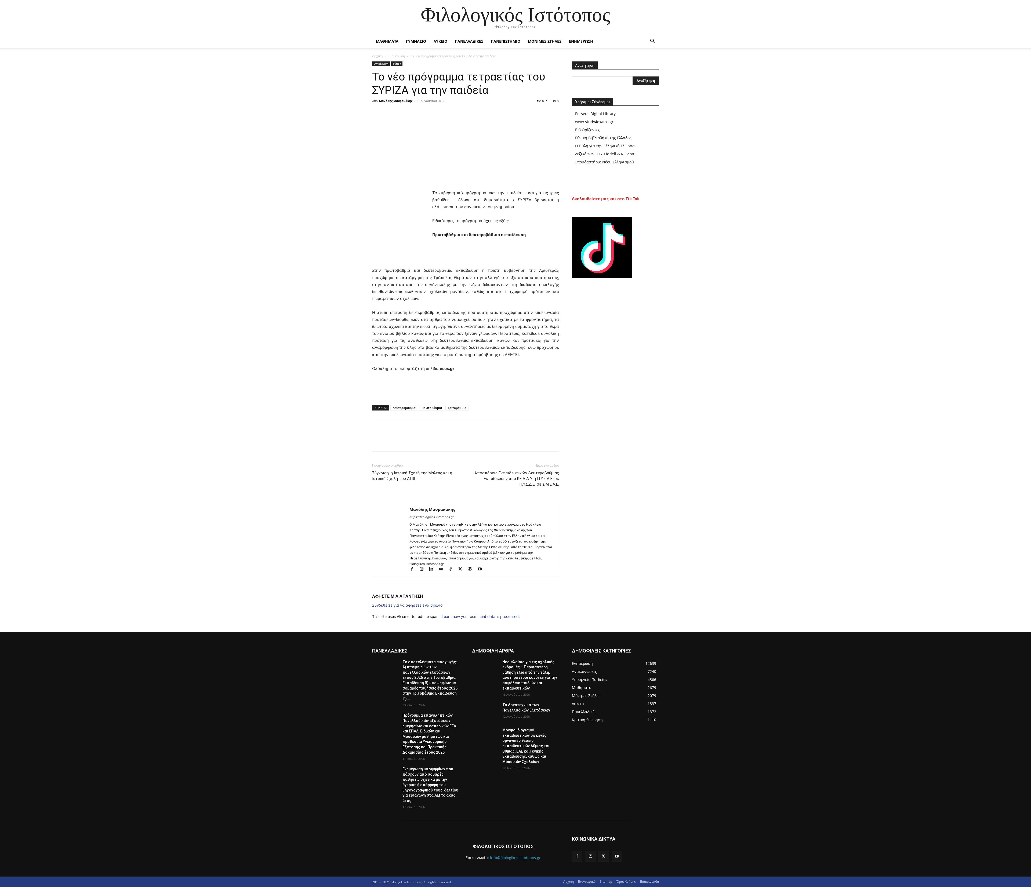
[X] (389, 113)
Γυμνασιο (416, 41)
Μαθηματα (387, 41)
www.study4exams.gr (594, 121)
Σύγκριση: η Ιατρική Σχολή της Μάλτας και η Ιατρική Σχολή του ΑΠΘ (412, 476)
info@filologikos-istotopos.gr (515, 857)
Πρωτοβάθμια (432, 408)
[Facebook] (377, 113)
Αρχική (377, 56)
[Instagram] (424, 569)
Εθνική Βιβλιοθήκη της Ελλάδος (603, 137)
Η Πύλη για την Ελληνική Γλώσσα (605, 145)
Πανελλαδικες (469, 41)
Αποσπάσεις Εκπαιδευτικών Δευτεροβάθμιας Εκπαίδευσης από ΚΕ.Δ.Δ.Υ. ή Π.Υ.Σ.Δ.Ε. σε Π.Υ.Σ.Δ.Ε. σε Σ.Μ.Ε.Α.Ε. (516, 479)
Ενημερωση (581, 41)
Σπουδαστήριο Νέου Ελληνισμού (604, 161)
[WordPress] (472, 569)
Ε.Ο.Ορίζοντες (587, 129)
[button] (652, 41)
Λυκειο (440, 41)
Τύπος (397, 63)
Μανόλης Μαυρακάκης (395, 101)
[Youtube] (481, 569)
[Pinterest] (402, 113)
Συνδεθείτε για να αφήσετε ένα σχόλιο (407, 605)
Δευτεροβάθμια (404, 408)
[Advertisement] (526, 253)
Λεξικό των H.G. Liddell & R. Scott (604, 153)
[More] (427, 113)
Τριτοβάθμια (457, 408)
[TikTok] (453, 569)
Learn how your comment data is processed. (481, 616)
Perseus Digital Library (595, 113)
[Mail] (443, 569)
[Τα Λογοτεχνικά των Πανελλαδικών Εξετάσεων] (485, 711)
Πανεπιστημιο (505, 41)
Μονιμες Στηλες (544, 41)
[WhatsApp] (414, 113)
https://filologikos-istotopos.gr (431, 517)
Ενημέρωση (396, 56)
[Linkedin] (433, 569)
